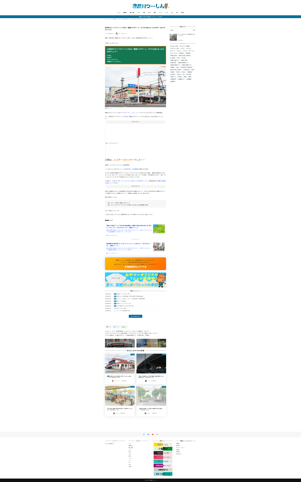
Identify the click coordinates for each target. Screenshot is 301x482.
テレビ (185, 50)
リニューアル (174, 53)
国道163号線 (174, 55)
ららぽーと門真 (174, 46)
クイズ (166, 12)
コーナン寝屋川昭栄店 (118, 331)
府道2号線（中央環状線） (187, 67)
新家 (193, 69)
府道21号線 (141, 335)
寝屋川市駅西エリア (187, 65)
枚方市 (179, 74)
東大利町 (173, 74)
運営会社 (178, 449)
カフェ (183, 48)
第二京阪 (189, 74)
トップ (118, 12)
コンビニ (189, 48)
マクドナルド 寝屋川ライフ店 (144, 333)
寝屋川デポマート (120, 335)
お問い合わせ (178, 454)
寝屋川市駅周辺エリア (183, 62)
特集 (144, 12)
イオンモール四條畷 (185, 46)
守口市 (184, 58)
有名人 (184, 72)
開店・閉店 (132, 12)
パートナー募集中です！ (110, 443)
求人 (172, 12)
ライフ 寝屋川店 (110, 335)
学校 (179, 58)
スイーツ (173, 50)
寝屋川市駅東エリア (131, 335)
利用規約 (178, 445)
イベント (160, 12)
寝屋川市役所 (184, 60)
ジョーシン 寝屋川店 (137, 331)
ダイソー (147, 331)
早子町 (178, 72)
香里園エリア (182, 79)
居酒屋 (172, 67)
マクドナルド (133, 333)
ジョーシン (135, 112)
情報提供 (125, 12)
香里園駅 (189, 79)
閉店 (185, 76)
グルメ (138, 12)
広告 (177, 12)
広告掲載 (178, 451)
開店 (190, 76)
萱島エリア (173, 76)
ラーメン (192, 50)
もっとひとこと (135, 316)
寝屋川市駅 (173, 62)
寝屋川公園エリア (175, 60)
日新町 (172, 72)
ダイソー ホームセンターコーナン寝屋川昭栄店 (117, 333)
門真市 (180, 76)
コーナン (127, 112)
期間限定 (190, 72)
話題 (155, 12)
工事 (178, 67)
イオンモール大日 (175, 48)
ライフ (122, 112)
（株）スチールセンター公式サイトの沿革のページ (131, 181)
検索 (194, 30)
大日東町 (173, 58)
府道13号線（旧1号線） (176, 69)
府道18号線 (186, 69)
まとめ (149, 12)
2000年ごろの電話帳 (132, 169)
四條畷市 (188, 53)
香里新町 (173, 81)
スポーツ (180, 50)
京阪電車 (182, 53)
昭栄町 (147, 335)
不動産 (182, 12)
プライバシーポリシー (180, 447)
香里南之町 (173, 79)
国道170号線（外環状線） (185, 55)
